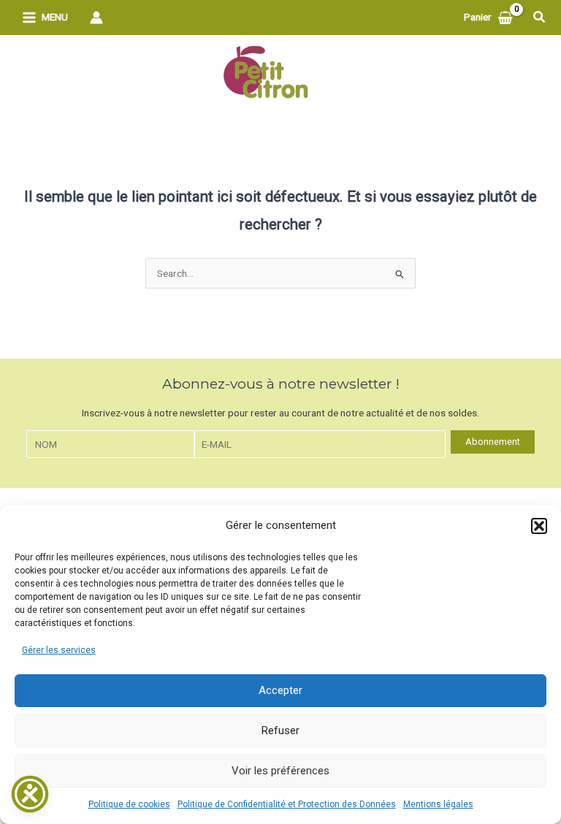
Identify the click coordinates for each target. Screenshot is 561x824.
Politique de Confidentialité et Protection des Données (287, 804)
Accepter (280, 690)
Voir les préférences (280, 770)
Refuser (280, 730)
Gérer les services (59, 650)
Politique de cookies (129, 804)
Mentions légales (438, 804)
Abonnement (492, 441)
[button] (539, 526)
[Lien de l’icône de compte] (96, 17)
